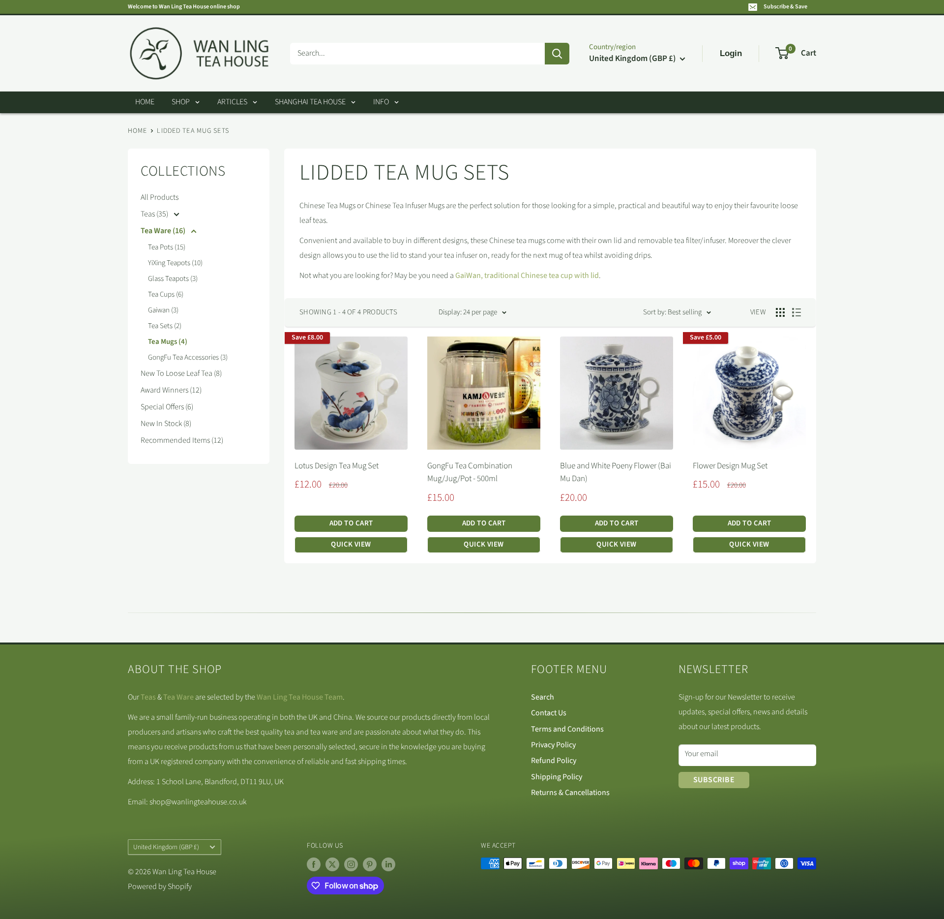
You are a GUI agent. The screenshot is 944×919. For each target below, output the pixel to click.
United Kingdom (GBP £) (166, 847)
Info (381, 101)
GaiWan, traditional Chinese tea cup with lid (527, 275)
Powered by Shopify (160, 886)
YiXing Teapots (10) (175, 263)
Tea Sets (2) (164, 326)
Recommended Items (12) (182, 440)
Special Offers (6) (167, 406)
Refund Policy (553, 760)
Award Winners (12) (171, 390)
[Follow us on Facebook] (314, 864)
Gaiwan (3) (163, 310)
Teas (148, 697)
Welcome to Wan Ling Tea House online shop (184, 6)
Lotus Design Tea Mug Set (337, 466)
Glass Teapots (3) (173, 279)
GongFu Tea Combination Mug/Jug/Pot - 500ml (469, 472)
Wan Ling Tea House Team (300, 697)
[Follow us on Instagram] (351, 864)
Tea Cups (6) (165, 294)
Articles (232, 101)
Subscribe (714, 779)
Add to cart (351, 523)
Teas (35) (155, 214)
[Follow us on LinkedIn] (388, 864)
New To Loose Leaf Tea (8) (181, 373)
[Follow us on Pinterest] (370, 864)
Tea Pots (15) (166, 247)
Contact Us (548, 712)
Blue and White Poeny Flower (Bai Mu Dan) (615, 472)
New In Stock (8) (166, 423)
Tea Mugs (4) (167, 342)
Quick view (351, 544)
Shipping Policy (556, 776)
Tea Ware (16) (164, 230)
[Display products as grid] (780, 312)
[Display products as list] (796, 312)
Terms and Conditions (567, 729)
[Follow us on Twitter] (332, 864)
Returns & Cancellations (570, 792)
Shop (181, 101)
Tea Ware (178, 697)
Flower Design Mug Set (730, 466)
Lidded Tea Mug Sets (193, 131)
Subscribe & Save (785, 6)
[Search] (557, 53)
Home (144, 101)
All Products (159, 197)
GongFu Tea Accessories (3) (188, 357)
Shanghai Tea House (310, 101)
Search (542, 697)
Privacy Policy (553, 744)
